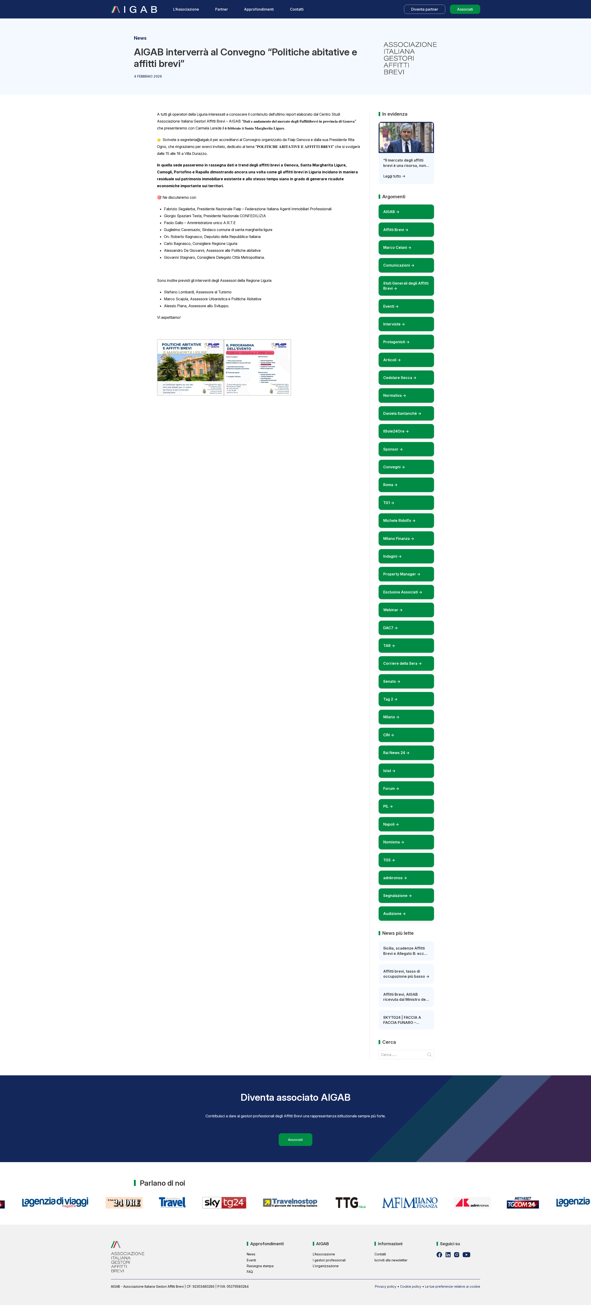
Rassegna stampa (260, 1266)
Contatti (297, 9)
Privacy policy (385, 1286)
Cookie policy (410, 1286)
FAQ (250, 1272)
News (251, 1254)
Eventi (251, 1260)
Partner (221, 9)
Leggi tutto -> (394, 176)
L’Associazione (186, 9)
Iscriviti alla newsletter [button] (390, 1260)
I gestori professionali (329, 1260)
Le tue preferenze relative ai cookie (452, 1286)
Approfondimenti (259, 9)
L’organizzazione (326, 1266)
